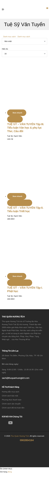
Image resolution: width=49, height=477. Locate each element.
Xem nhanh (17, 113)
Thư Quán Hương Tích (20, 436)
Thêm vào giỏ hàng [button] (20, 203)
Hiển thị (5, 49)
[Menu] (4, 9)
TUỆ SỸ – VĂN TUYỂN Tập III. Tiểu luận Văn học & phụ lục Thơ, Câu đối (25, 128)
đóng (10, 472)
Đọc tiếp (15, 119)
